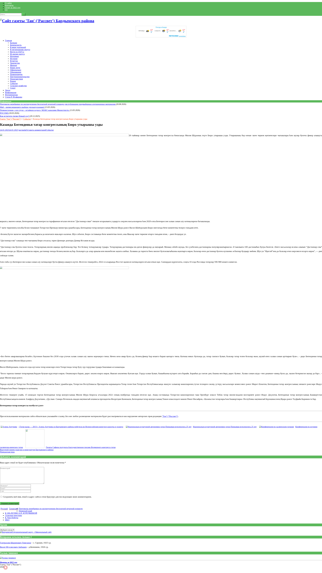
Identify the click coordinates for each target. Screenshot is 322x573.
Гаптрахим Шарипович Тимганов (15, 543)
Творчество (15, 63)
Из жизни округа (17, 54)
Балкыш (13, 43)
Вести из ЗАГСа (17, 52)
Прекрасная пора (7, 452)
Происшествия (16, 79)
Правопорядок (16, 74)
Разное (13, 81)
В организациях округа (20, 49)
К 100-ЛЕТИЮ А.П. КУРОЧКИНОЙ (21, 513)
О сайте (8, 3)
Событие (14, 83)
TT (6, 10)
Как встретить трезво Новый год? (15, 116)
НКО (7, 520)
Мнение (13, 65)
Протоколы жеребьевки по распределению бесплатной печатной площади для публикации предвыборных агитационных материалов (58, 104)
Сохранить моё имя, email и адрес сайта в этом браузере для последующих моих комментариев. (47, 497)
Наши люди (15, 68)
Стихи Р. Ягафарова (13, 97)
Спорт (12, 88)
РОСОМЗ (4, 113)
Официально (15, 70)
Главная (8, 40)
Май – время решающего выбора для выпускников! (22, 107)
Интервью (14, 56)
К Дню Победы (11, 518)
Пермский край (25, 511)
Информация (10, 92)
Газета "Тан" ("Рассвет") (10, 119)
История (13, 59)
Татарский (13, 509)
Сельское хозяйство (18, 86)
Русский (4, 509)
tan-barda (22, 130)
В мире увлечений (18, 47)
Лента (7, 90)
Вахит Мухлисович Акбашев (13, 547)
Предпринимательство (20, 77)
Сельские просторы (13, 515)
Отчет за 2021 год (12, 8)
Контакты (9, 5)
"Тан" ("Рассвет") (170, 416)
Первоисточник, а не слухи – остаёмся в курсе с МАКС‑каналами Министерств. (35, 110)
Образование (15, 72)
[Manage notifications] (6, 567)
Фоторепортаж (11, 95)
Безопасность (16, 45)
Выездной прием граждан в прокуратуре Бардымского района (26, 450)
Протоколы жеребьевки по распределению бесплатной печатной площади (51, 509)
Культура (14, 61)
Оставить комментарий (36, 130)
